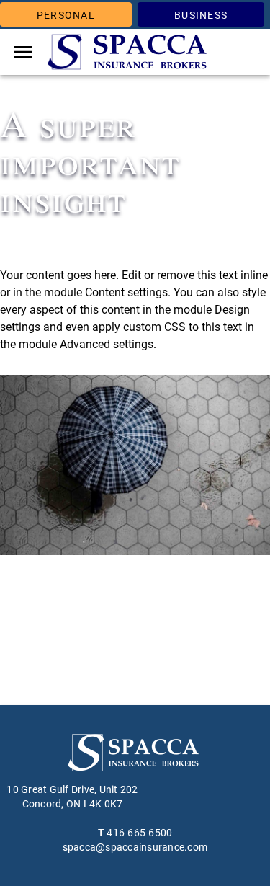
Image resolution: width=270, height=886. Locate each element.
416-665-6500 (139, 832)
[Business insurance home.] (130, 52)
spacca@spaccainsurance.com (135, 847)
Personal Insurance (66, 18)
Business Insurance (200, 18)
